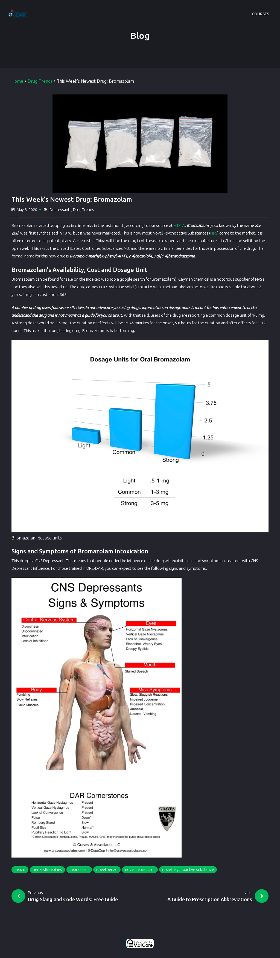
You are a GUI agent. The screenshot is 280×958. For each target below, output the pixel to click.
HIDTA (179, 225)
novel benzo (107, 869)
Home (17, 81)
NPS (213, 233)
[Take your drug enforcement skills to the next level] (15, 14)
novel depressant (140, 869)
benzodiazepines (47, 869)
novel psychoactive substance (188, 869)
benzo (19, 869)
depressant (79, 869)
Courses (260, 14)
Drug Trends (40, 81)
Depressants (60, 209)
